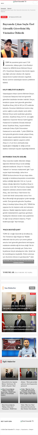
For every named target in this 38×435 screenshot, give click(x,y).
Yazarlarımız (24, 429)
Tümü (32, 288)
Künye (18, 429)
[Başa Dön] (35, 432)
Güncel (4, 17)
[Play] (19, 347)
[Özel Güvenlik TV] (19, 1)
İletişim (31, 429)
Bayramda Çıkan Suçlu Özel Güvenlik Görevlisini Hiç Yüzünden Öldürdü (18, 261)
